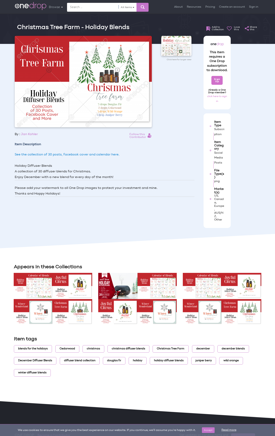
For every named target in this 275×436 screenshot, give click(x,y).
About (178, 7)
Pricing (210, 7)
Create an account (232, 7)
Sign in (253, 7)
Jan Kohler (29, 134)
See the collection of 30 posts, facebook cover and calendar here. (67, 154)
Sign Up (217, 80)
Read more (228, 430)
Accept (208, 430)
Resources (194, 7)
